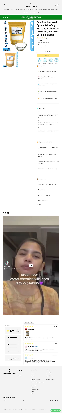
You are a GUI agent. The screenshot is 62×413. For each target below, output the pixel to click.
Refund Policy (49, 375)
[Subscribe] (23, 400)
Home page (33, 372)
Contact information (42, 409)
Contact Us (19, 377)
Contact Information (50, 379)
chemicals (33, 377)
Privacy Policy (49, 372)
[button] (4, 5)
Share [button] (39, 204)
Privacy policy (21, 409)
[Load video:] (31, 265)
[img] (41, 38)
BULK (32, 387)
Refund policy (15, 409)
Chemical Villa (8, 409)
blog (32, 393)
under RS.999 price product (37, 382)
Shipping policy (34, 409)
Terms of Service (49, 377)
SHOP (32, 375)
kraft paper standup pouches (35, 380)
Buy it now (47, 55)
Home (18, 372)
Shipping (38, 42)
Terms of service (28, 409)
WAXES (32, 391)
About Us (19, 375)
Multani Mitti (34, 385)
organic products (35, 389)
